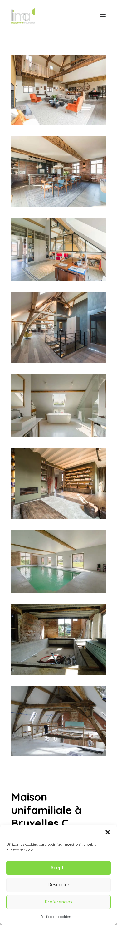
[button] (108, 832)
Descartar (59, 885)
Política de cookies (55, 916)
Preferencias (58, 902)
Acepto (58, 867)
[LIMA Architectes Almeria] (23, 16)
